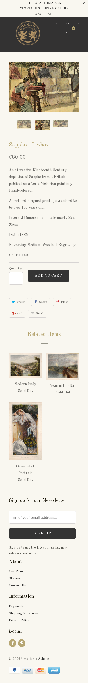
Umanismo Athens (35, 659)
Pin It (64, 301)
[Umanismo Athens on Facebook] (12, 643)
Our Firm (16, 571)
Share (43, 301)
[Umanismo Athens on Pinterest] (21, 643)
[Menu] (61, 28)
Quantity (15, 268)
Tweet (21, 301)
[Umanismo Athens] (27, 36)
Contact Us (17, 585)
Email (39, 313)
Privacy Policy (19, 620)
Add (19, 313)
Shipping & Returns (24, 613)
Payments (16, 606)
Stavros (15, 578)
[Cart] (73, 28)
